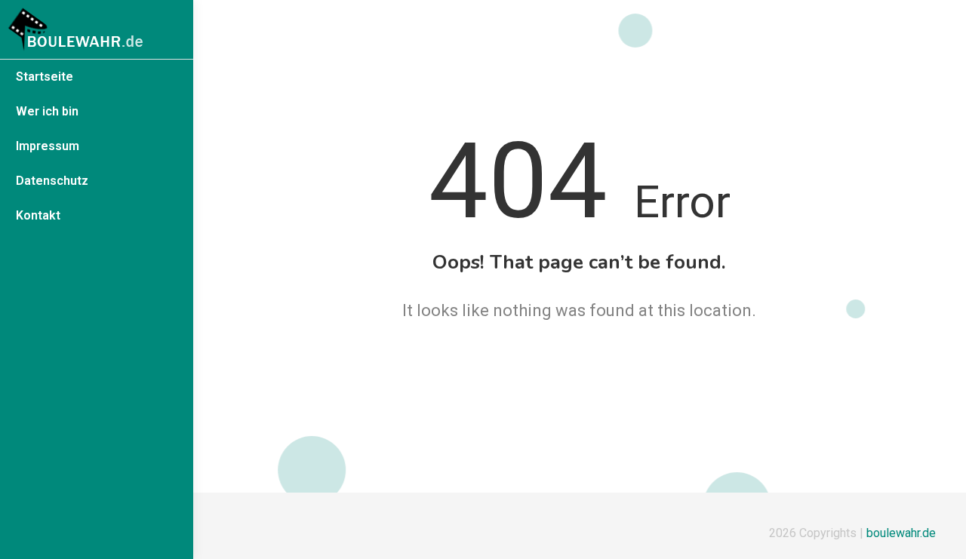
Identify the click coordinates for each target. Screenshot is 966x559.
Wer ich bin (47, 111)
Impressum (47, 146)
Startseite (44, 76)
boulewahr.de (901, 533)
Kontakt (38, 215)
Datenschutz (52, 181)
